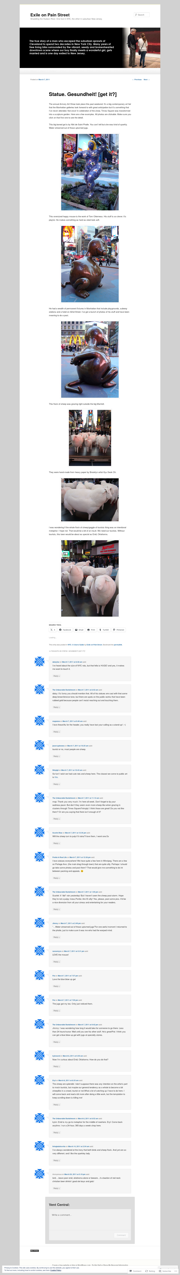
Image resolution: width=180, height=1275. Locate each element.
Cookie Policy (55, 1270)
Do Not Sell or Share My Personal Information (110, 1265)
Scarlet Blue (57, 832)
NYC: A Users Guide (76, 644)
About (42, 71)
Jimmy (55, 923)
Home (33, 71)
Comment (121, 1235)
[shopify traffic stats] (34, 1251)
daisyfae (55, 662)
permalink (118, 644)
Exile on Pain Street (50, 15)
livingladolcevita (58, 1146)
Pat (53, 975)
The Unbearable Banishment (63, 690)
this (56, 777)
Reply (57, 675)
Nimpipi (55, 770)
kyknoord (56, 1056)
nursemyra (56, 951)
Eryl (54, 1080)
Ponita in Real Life (59, 857)
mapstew (56, 721)
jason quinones (58, 745)
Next (147, 79)
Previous (137, 79)
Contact (53, 71)
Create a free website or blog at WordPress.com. (71, 1265)
